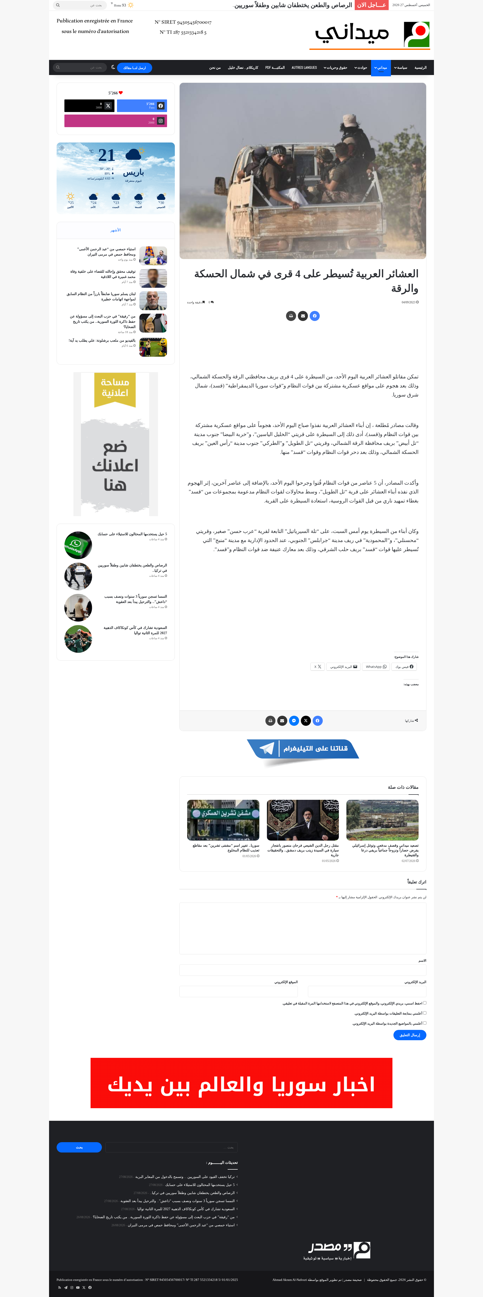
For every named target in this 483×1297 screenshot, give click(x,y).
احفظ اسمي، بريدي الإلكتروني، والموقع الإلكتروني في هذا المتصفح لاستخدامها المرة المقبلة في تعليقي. (352, 1003)
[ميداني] (369, 35)
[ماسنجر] (294, 721)
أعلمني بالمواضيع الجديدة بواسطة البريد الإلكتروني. (387, 1023)
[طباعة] (291, 316)
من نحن (215, 67)
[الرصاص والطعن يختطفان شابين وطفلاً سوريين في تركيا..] (78, 576)
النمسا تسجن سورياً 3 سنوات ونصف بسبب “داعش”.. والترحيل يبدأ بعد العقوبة (177, 1201)
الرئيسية (421, 67)
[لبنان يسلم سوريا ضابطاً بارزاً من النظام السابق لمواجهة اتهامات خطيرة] (153, 300)
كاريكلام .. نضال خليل (243, 67)
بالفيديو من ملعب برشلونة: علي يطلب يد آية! (102, 340)
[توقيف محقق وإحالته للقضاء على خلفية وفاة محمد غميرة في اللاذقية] (153, 278)
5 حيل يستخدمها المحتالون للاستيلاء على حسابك (132, 534)
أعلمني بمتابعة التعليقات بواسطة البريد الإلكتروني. (388, 1013)
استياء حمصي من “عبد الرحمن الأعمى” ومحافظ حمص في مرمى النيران (181, 1225)
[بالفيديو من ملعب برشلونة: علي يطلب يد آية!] (153, 347)
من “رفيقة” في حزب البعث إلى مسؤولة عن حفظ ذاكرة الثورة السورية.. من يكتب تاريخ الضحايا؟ (103, 321)
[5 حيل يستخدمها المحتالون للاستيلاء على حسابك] (78, 545)
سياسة (402, 67)
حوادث (362, 67)
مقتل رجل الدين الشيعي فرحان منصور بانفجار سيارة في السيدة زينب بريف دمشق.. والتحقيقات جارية (303, 850)
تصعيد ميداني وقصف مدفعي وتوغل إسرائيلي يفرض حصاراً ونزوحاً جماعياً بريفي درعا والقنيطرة (385, 850)
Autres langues (304, 67)
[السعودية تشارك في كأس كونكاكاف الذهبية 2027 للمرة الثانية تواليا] (78, 639)
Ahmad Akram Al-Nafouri (289, 1280)
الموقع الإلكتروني (286, 982)
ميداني (382, 67)
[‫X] (306, 721)
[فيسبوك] (315, 316)
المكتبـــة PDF (275, 67)
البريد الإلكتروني (415, 982)
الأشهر (115, 230)
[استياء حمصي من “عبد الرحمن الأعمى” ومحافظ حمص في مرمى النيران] (153, 255)
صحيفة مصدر (353, 1280)
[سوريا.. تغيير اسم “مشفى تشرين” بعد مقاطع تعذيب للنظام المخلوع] (223, 820)
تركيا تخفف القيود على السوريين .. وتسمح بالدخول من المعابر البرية (185, 1177)
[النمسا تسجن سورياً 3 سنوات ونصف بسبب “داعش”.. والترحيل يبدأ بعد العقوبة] (78, 608)
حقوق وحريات (337, 67)
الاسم (422, 960)
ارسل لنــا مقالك (134, 68)
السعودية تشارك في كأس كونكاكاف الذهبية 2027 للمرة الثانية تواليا (186, 1209)
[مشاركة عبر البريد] (303, 316)
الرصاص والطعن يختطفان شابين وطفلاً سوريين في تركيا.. (280, 5)
